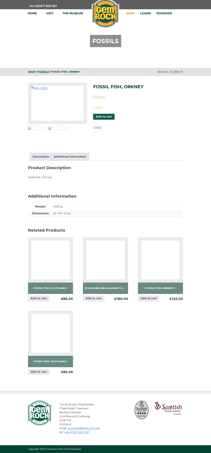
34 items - (170, 71)
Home (32, 13)
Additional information (70, 156)
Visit (50, 13)
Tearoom (164, 13)
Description (41, 156)
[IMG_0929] (37, 136)
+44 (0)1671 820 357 (77, 432)
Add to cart (104, 116)
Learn (145, 13)
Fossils (43, 71)
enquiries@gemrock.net (84, 428)
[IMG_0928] (57, 136)
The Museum (72, 13)
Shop (130, 13)
